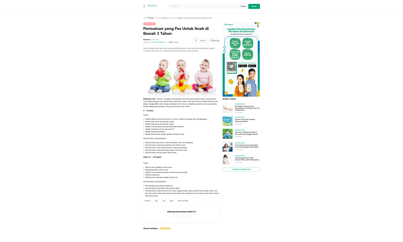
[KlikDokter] (156, 6)
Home (145, 18)
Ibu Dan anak (158, 18)
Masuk (254, 6)
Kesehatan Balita (172, 18)
